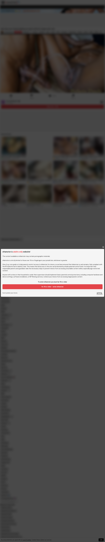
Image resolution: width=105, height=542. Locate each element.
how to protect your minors (9, 293)
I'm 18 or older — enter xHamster (52, 287)
